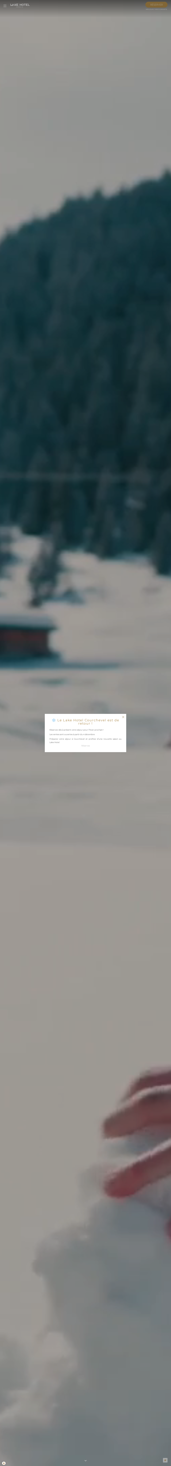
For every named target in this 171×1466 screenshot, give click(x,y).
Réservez (85, 746)
